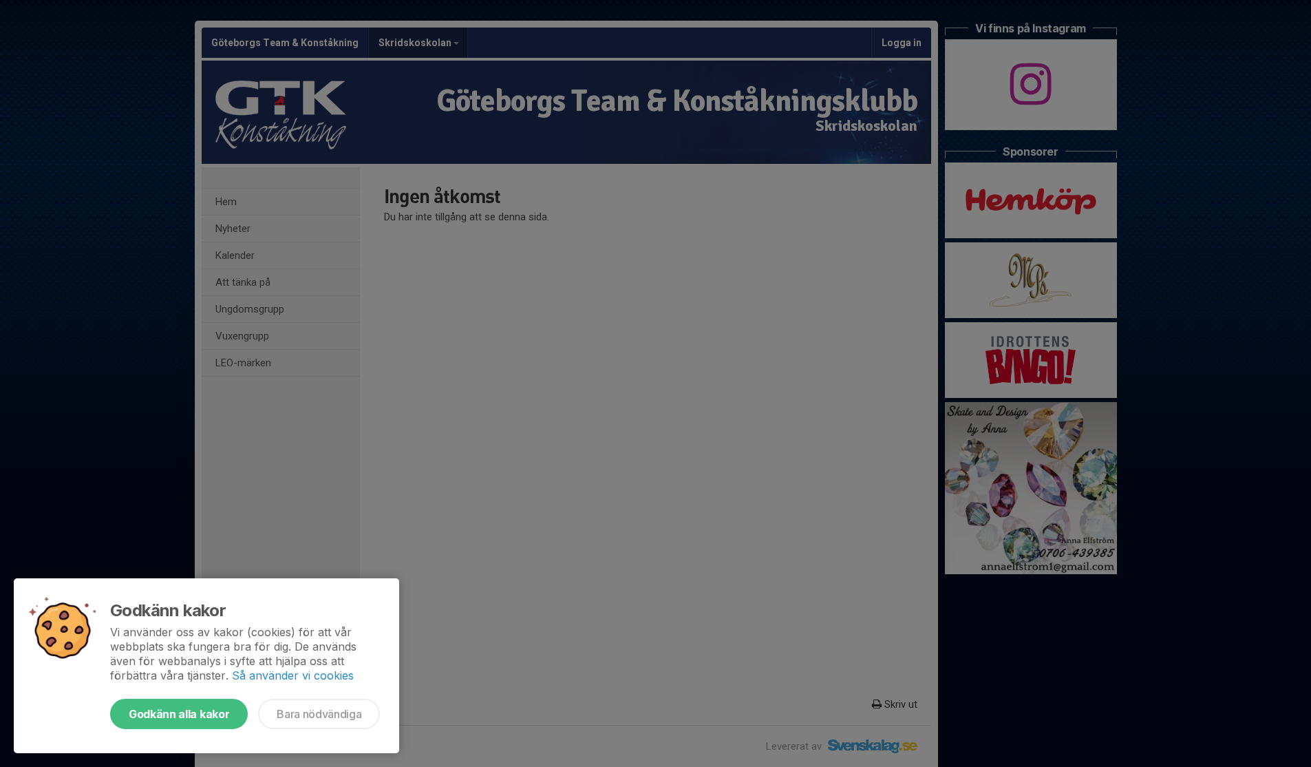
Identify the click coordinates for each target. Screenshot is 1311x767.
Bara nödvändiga (319, 714)
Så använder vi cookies (293, 675)
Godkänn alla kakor (179, 714)
